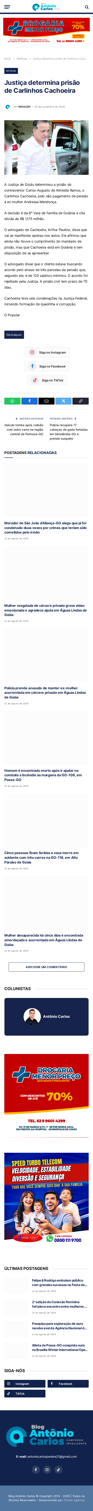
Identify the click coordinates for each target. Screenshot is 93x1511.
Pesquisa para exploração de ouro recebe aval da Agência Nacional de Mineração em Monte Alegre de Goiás (60, 1328)
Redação (24, 106)
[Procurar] (86, 7)
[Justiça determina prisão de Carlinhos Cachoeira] (46, 147)
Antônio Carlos (56, 1016)
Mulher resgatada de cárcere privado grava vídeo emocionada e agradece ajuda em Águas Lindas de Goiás (45, 610)
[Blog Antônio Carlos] (46, 7)
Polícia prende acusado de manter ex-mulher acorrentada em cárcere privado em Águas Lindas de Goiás (45, 693)
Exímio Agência (74, 1500)
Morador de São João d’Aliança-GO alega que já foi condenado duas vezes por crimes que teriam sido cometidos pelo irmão (45, 528)
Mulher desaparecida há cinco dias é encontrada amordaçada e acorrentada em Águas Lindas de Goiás (43, 940)
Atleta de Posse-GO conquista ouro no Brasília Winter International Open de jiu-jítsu (59, 1350)
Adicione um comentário (46, 967)
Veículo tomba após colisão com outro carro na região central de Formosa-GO (23, 429)
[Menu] (7, 7)
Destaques (14, 334)
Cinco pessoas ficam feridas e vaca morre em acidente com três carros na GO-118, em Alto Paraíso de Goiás (41, 857)
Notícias (11, 71)
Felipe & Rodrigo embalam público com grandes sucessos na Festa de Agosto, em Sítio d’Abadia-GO (58, 1285)
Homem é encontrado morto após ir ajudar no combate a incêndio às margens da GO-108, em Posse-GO (43, 775)
